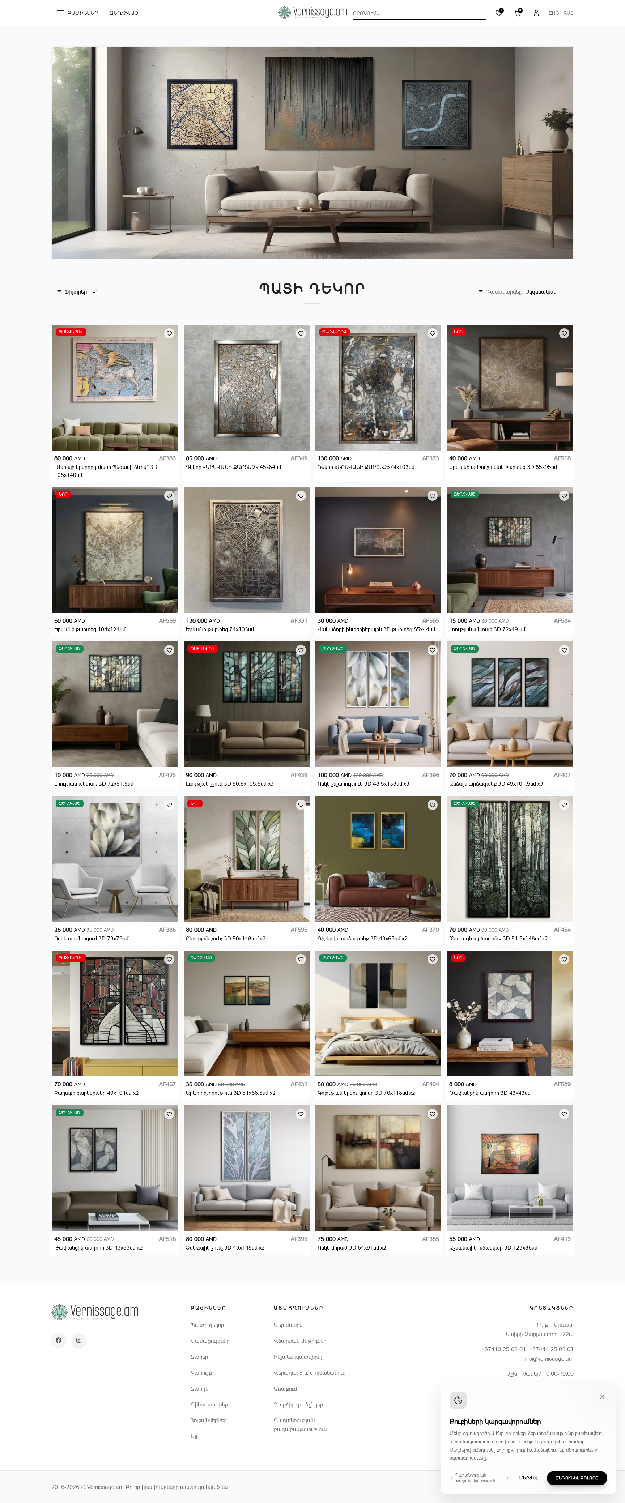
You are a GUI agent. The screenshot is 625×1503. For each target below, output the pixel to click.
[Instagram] (79, 1340)
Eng (554, 13)
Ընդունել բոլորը (577, 1478)
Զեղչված (124, 12)
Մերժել (528, 1478)
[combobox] (419, 13)
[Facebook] (58, 1340)
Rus (569, 13)
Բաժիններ (79, 14)
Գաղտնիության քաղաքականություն (475, 1478)
